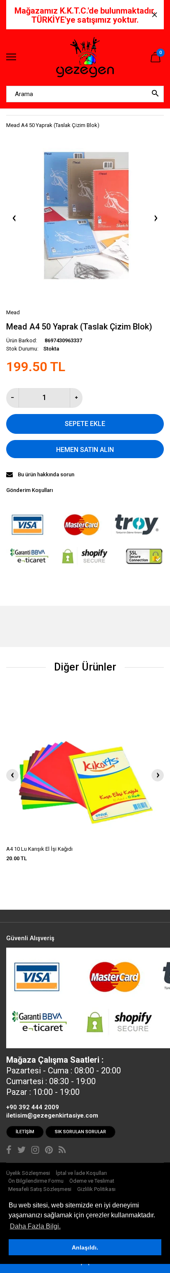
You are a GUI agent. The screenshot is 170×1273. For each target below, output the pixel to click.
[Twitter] (21, 1151)
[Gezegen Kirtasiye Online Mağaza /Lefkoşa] (85, 57)
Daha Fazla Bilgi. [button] (35, 1226)
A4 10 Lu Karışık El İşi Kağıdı (39, 849)
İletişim (25, 1131)
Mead (13, 312)
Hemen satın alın (85, 450)
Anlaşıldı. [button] (85, 1247)
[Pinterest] (49, 1151)
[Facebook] (9, 1151)
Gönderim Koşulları (29, 490)
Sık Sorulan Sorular (80, 1131)
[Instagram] (35, 1151)
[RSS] (62, 1151)
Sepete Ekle (85, 424)
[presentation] (12, 775)
